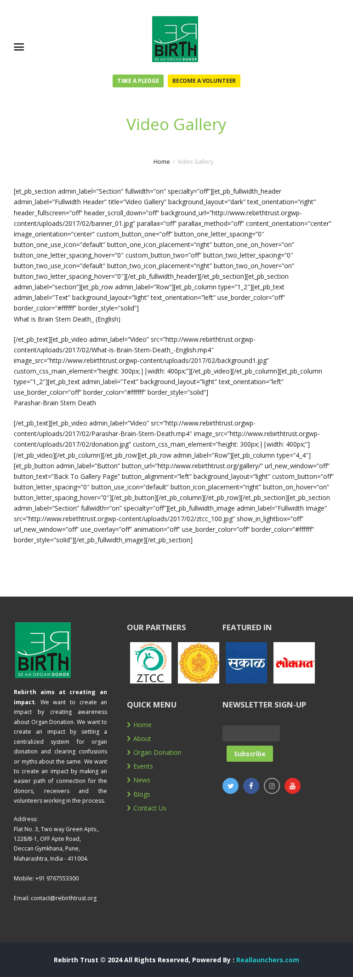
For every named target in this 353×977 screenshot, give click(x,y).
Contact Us (149, 808)
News (141, 780)
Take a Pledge (138, 81)
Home (162, 162)
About (142, 738)
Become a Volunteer (204, 81)
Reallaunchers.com (267, 959)
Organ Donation (157, 752)
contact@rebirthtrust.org (64, 898)
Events (143, 766)
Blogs (141, 794)
